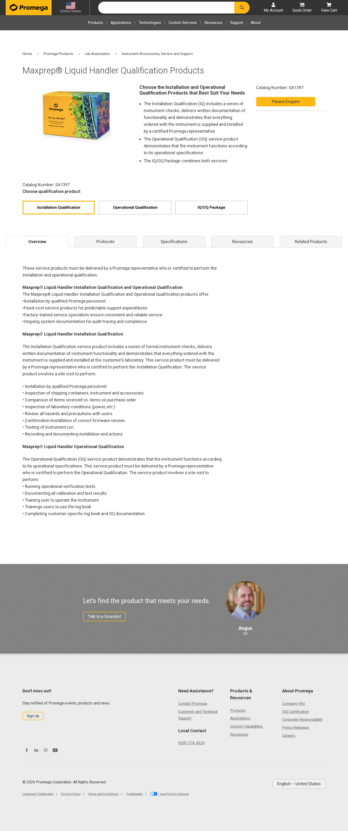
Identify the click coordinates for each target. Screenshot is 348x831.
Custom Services (183, 22)
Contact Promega (192, 703)
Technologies (150, 22)
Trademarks (134, 794)
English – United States (299, 783)
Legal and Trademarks (38, 794)
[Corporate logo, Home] (29, 7)
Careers (288, 735)
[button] (242, 8)
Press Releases (295, 727)
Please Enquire (286, 101)
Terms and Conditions (103, 794)
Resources (214, 22)
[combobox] (166, 8)
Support (236, 22)
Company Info (293, 703)
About (255, 22)
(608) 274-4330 (191, 743)
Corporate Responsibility (302, 719)
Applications (121, 22)
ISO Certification (295, 711)
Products (95, 22)
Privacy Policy (70, 794)
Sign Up (33, 716)
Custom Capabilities (246, 726)
